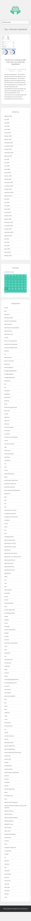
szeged (6, 762)
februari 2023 (8, 255)
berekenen (7, 381)
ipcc (5, 583)
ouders (6, 676)
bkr (5, 384)
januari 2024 (7, 219)
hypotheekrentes (9, 566)
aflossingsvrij (8, 324)
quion (6, 706)
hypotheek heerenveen (10, 553)
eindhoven (7, 460)
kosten (6, 600)
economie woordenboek (11, 437)
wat (5, 867)
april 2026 (7, 129)
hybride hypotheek (9, 540)
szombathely (8, 765)
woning (6, 877)
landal (6, 616)
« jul (5, 293)
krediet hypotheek (9, 610)
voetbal (6, 854)
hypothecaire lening (10, 546)
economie (7, 434)
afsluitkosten (8, 331)
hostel (6, 523)
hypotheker (7, 573)
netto (5, 646)
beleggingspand (8, 374)
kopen (6, 596)
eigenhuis (7, 457)
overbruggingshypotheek (11, 679)
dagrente (6, 417)
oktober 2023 (8, 229)
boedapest (7, 394)
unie (5, 799)
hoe (5, 507)
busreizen (7, 410)
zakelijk (6, 884)
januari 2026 (7, 139)
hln (5, 503)
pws (5, 702)
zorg (5, 897)
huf (5, 530)
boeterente (7, 397)
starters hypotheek (9, 746)
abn (5, 311)
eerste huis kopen (9, 444)
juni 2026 (6, 123)
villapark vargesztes (10, 847)
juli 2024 (6, 199)
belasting (7, 364)
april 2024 (7, 209)
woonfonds (7, 880)
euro (5, 467)
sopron (6, 739)
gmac (5, 477)
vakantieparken (9, 821)
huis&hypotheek (9, 536)
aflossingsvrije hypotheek (11, 327)
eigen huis (7, 450)
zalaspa (6, 894)
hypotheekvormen (9, 570)
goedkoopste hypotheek (11, 480)
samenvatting (8, 726)
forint (6, 470)
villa (5, 844)
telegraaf (7, 782)
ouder (6, 669)
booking (6, 400)
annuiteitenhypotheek (10, 347)
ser (5, 729)
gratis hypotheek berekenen (12, 490)
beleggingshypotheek (10, 371)
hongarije (7, 520)
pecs (5, 699)
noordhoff (7, 653)
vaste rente (7, 831)
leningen (7, 626)
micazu (6, 636)
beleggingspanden (9, 377)
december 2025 (8, 142)
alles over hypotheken (10, 341)
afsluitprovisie (8, 334)
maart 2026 (7, 132)
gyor (5, 497)
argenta (6, 351)
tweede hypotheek (9, 789)
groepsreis (7, 493)
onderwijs (7, 666)
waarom (6, 860)
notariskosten (8, 659)
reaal (5, 716)
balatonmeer (8, 357)
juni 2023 (6, 242)
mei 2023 (7, 245)
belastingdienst (8, 367)
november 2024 (8, 186)
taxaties (6, 775)
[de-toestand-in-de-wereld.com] (15, 9)
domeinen (7, 430)
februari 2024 (8, 215)
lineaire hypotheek (9, 629)
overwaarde (7, 693)
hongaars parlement (10, 513)
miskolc (6, 639)
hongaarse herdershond (11, 517)
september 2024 (8, 192)
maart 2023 (7, 252)
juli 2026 (6, 119)
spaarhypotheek (9, 742)
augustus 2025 (8, 156)
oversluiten (7, 689)
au (5, 354)
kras (5, 606)
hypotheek (7, 550)
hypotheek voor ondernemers (12, 556)
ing (5, 580)
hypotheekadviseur (9, 560)
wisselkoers (7, 874)
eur (5, 463)
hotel (5, 527)
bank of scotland (9, 361)
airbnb (6, 337)
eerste (6, 440)
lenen (6, 623)
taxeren (6, 779)
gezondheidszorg (9, 473)
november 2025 (8, 146)
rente (5, 719)
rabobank (7, 712)
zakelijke (7, 887)
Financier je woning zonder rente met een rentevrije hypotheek (15, 62)
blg (5, 387)
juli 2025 (6, 159)
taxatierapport (8, 769)
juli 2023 (6, 239)
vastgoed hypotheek (10, 834)
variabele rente (8, 824)
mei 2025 (7, 166)
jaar (5, 586)
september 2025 (8, 152)
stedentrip (7, 756)
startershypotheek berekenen (12, 752)
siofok (6, 732)
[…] (22, 99)
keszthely (7, 593)
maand (6, 633)
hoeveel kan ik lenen (10, 510)
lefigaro (6, 620)
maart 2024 (7, 212)
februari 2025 (8, 176)
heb (5, 500)
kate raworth (8, 590)
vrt (5, 857)
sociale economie (9, 736)
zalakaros (7, 890)
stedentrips (7, 759)
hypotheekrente (9, 563)
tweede (6, 785)
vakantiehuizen (8, 811)
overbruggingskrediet (10, 683)
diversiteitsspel (8, 427)
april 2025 (7, 169)
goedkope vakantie (9, 487)
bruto (5, 404)
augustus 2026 (8, 116)
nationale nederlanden (11, 643)
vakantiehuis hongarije (11, 802)
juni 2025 (6, 162)
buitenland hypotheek (10, 407)
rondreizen (7, 722)
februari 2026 (8, 136)
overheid (6, 686)
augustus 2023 (8, 235)
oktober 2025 (8, 149)
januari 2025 (7, 179)
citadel (6, 414)
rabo (5, 709)
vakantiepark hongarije (11, 817)
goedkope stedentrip (10, 483)
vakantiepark (8, 814)
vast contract (8, 827)
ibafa (5, 576)
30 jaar (6, 307)
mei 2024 (7, 206)
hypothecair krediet (10, 543)
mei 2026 (7, 126)
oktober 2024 (8, 189)
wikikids (7, 870)
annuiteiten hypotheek (10, 344)
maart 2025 (7, 172)
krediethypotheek (9, 613)
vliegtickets (7, 851)
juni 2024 (6, 202)
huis (5, 533)
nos (5, 656)
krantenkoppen (8, 603)
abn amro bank (8, 317)
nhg (5, 649)
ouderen (6, 673)
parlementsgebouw (9, 696)
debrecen (7, 420)
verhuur (6, 841)
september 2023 (8, 232)
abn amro (7, 314)
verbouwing (7, 837)
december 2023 (8, 222)
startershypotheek (9, 749)
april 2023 (7, 249)
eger (5, 447)
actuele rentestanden (10, 321)
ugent (6, 792)
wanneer (6, 864)
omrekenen (7, 663)
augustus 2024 (8, 196)
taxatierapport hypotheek (11, 772)
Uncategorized (8, 795)
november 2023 (8, 225)
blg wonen (7, 390)
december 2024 (8, 182)
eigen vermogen (9, 453)
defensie (6, 424)
